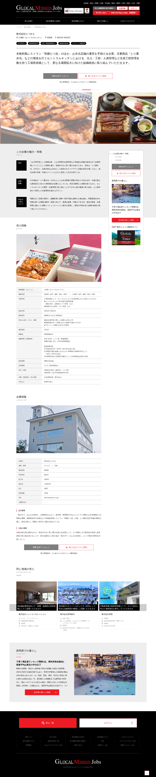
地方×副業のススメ (29, 741)
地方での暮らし (102, 21)
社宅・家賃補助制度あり (49, 43)
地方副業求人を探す (53, 21)
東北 (91, 3)
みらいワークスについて (52, 745)
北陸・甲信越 (105, 3)
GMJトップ (28, 737)
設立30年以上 (21, 43)
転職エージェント (126, 745)
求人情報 (118, 157)
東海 (113, 3)
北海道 (85, 3)
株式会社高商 (107, 614)
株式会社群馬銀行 (67, 614)
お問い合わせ (78, 745)
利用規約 (28, 745)
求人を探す (29, 21)
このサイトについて (127, 21)
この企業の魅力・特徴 (120, 154)
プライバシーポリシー (126, 741)
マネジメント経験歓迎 (78, 43)
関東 (96, 3)
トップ (18, 27)
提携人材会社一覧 (53, 741)
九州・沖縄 (136, 3)
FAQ (102, 741)
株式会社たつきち (40, 27)
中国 (123, 3)
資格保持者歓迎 (64, 43)
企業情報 (118, 160)
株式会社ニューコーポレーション (32, 614)
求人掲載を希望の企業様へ (78, 741)
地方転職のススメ (78, 21)
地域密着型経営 (33, 43)
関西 (118, 3)
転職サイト (101, 745)
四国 (128, 3)
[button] (143, 607)
